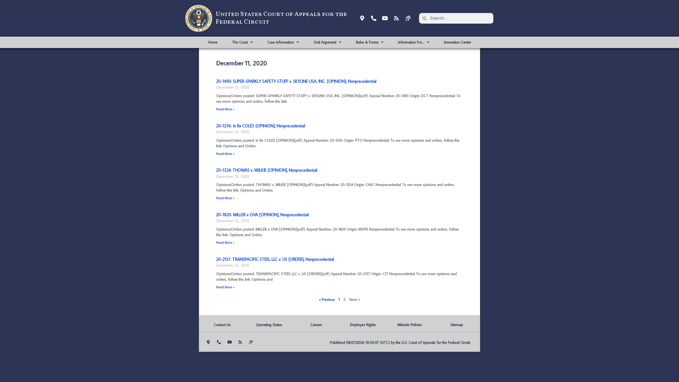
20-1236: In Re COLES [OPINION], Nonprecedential (260, 125)
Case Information (280, 42)
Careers (316, 324)
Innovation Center (457, 42)
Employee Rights (363, 324)
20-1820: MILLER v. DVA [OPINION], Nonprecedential (262, 214)
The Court (240, 42)
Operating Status (269, 324)
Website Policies (409, 324)
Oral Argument (325, 42)
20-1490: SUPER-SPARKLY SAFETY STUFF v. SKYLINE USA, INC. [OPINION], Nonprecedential (296, 81)
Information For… (411, 42)
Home (212, 42)
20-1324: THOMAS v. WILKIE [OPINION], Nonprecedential (266, 170)
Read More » (225, 109)
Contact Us (222, 324)
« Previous (327, 299)
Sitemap (456, 324)
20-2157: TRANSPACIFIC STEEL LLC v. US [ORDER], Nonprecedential (275, 259)
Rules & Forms (367, 42)
